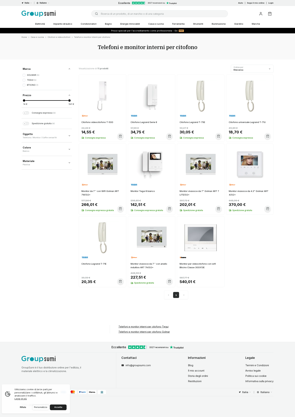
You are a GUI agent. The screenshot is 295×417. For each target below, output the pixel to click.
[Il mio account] (260, 14)
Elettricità (40, 23)
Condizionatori (88, 23)
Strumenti (198, 23)
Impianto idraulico (62, 23)
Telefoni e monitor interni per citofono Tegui (143, 326)
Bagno (108, 23)
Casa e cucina (156, 23)
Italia (27, 3)
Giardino (238, 23)
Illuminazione (219, 23)
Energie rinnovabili (130, 23)
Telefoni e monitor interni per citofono (92, 37)
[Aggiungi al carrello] (120, 136)
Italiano (43, 3)
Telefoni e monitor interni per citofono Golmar (144, 331)
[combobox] (159, 14)
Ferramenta (178, 23)
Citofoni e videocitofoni (59, 37)
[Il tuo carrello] (269, 14)
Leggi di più (21, 398)
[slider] (24, 100)
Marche (256, 23)
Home (24, 37)
